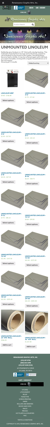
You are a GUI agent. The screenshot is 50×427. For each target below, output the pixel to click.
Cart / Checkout (40, 8)
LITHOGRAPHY (25, 392)
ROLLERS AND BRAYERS (25, 404)
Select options (8, 100)
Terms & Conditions (25, 420)
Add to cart (7, 345)
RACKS (25, 409)
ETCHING (25, 390)
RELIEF (25, 394)
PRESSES (25, 411)
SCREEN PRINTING (25, 399)
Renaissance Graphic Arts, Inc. (25, 2)
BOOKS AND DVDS (25, 406)
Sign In (31, 8)
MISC (25, 416)
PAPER (25, 401)
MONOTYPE (25, 397)
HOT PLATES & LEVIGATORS (25, 413)
